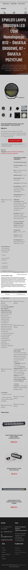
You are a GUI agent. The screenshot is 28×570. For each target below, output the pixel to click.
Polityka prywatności (22, 274)
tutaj (2, 287)
